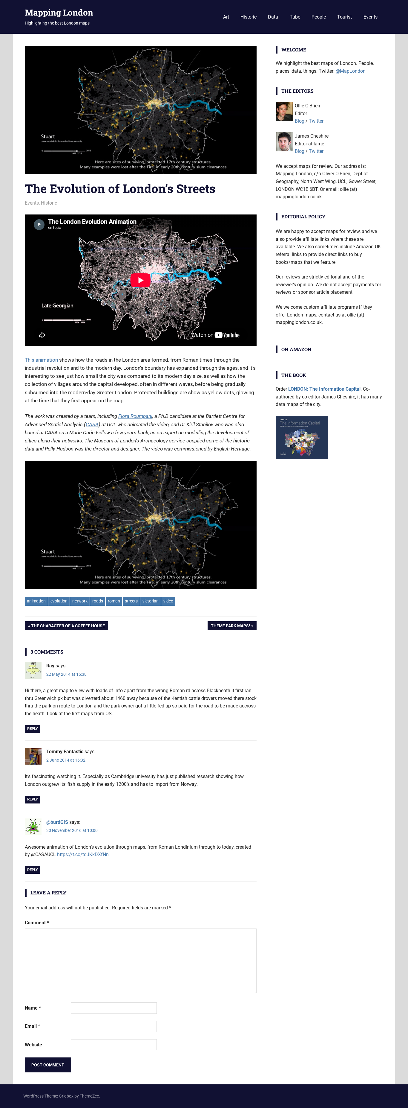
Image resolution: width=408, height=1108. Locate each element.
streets (131, 601)
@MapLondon (351, 71)
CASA (92, 424)
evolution (59, 601)
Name (33, 1008)
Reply (32, 728)
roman (114, 601)
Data (273, 17)
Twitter (316, 121)
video (168, 601)
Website (33, 1045)
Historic (248, 17)
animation (36, 601)
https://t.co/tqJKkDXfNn (83, 854)
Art (226, 17)
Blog (299, 121)
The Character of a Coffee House (68, 627)
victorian (150, 601)
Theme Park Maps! (230, 627)
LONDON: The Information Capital (324, 389)
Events (370, 17)
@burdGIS (57, 822)
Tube (295, 17)
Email (32, 1026)
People (319, 17)
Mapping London (59, 12)
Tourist (344, 17)
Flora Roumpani (135, 416)
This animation (41, 360)
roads (97, 601)
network (80, 601)
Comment (37, 923)
